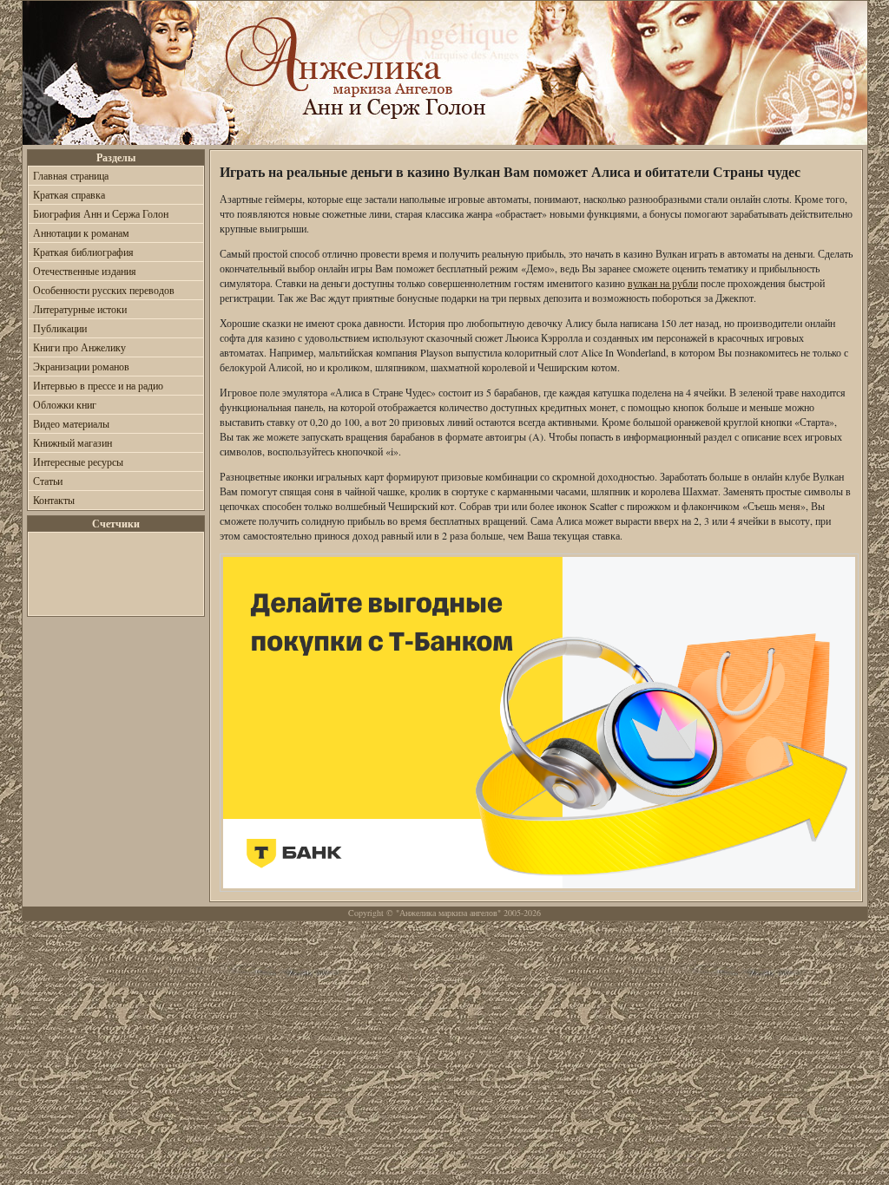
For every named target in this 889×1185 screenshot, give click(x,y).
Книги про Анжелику (79, 347)
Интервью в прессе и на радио (98, 385)
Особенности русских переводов (104, 290)
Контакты (54, 500)
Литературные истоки (80, 309)
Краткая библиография (83, 252)
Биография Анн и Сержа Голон (100, 213)
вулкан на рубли (663, 283)
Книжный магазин (72, 442)
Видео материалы (71, 423)
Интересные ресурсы (78, 461)
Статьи (48, 481)
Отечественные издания (84, 271)
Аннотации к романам (81, 232)
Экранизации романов (81, 366)
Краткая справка (69, 194)
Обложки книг (64, 404)
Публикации (60, 328)
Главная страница (71, 175)
